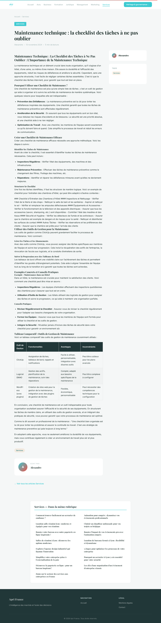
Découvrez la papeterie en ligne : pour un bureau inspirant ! (54, 566)
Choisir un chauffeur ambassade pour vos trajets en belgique (102, 525)
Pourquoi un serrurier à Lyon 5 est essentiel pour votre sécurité (103, 558)
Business (47, 4)
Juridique (70, 4)
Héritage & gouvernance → (138, 4)
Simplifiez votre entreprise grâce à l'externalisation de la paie (51, 558)
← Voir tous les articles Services (29, 483)
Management (82, 4)
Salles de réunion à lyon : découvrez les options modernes (53, 541)
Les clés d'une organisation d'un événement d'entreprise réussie (103, 566)
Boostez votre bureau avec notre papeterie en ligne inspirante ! (55, 533)
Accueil (30, 4)
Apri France (16, 599)
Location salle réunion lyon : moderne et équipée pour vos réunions (53, 525)
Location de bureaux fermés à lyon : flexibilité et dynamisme (104, 541)
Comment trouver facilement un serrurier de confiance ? (55, 516)
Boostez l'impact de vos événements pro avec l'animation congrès (103, 533)
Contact (122, 607)
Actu (39, 4)
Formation (58, 4)
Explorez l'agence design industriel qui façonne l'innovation (53, 550)
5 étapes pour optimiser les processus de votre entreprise (104, 550)
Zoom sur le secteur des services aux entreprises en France (52, 575)
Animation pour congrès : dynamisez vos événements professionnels (101, 516)
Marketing (95, 4)
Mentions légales (126, 603)
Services (106, 4)
